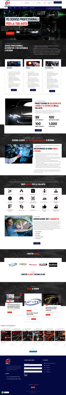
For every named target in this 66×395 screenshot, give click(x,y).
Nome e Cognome (26, 363)
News (8, 302)
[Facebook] (32, 387)
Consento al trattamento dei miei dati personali (31, 373)
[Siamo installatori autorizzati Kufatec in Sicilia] (33, 302)
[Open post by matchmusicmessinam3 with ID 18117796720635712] (60, 336)
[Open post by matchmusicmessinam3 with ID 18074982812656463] (38, 336)
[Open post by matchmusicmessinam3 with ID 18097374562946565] (6, 336)
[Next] (59, 265)
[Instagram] (34, 387)
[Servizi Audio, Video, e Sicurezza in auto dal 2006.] (7, 3)
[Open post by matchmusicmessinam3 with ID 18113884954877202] (17, 336)
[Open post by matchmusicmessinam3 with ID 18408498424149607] (49, 336)
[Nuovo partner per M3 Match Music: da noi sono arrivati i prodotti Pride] (52, 299)
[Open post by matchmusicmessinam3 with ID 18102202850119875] (27, 336)
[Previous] (7, 265)
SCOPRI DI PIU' (10, 33)
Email (25, 366)
